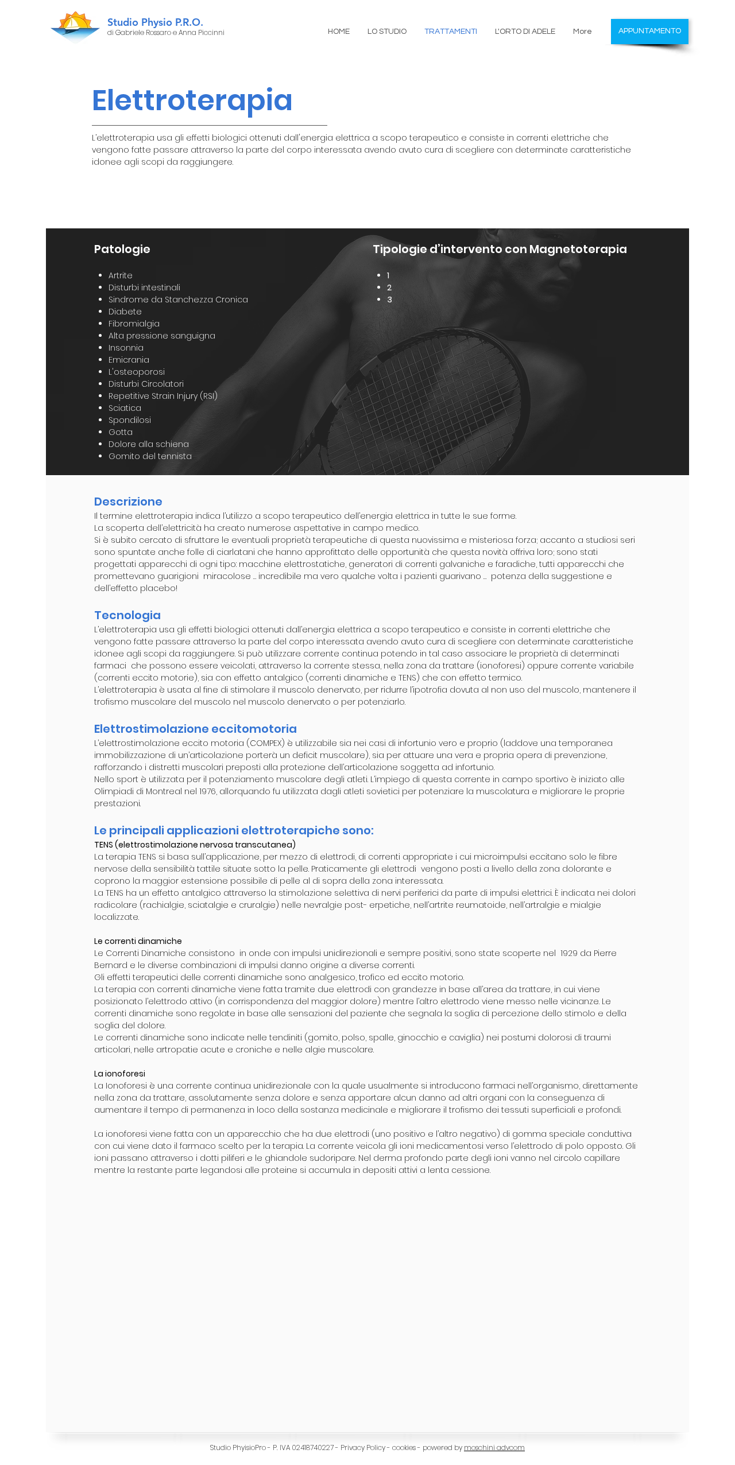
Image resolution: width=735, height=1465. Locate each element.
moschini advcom (494, 1447)
